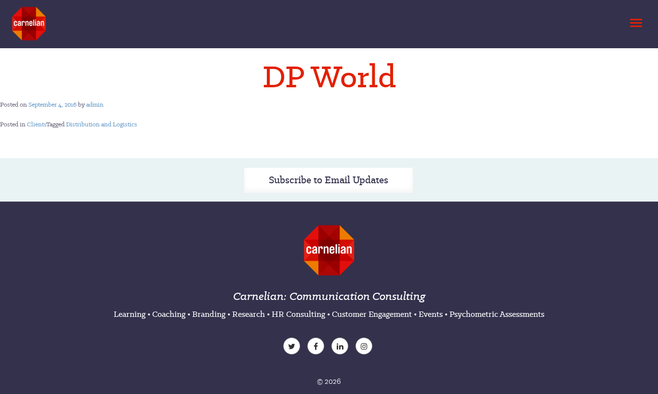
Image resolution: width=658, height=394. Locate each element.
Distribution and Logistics (101, 124)
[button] (634, 20)
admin (95, 104)
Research (248, 314)
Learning (129, 314)
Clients (36, 124)
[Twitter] (293, 347)
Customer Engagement (372, 314)
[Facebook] (317, 347)
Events (431, 314)
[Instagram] (365, 347)
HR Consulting (298, 314)
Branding (208, 314)
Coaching (168, 314)
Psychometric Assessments (496, 314)
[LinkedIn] (341, 347)
